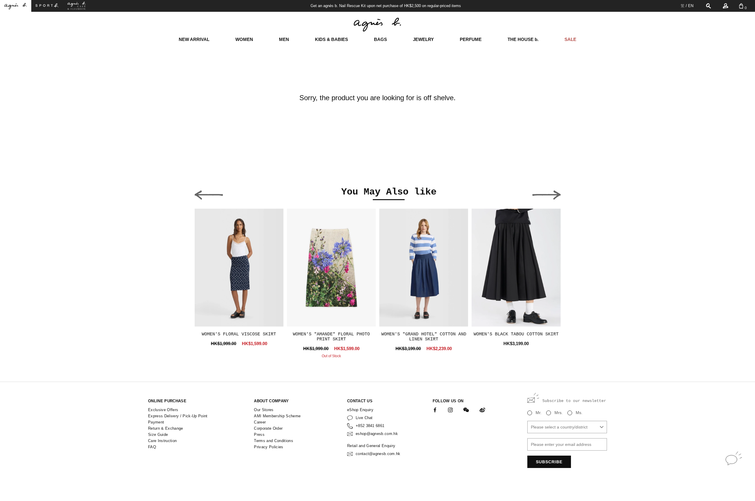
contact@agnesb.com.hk (378, 453)
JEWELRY (423, 39)
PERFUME (471, 39)
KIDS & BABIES (331, 39)
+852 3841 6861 (370, 425)
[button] (209, 193)
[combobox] (567, 427)
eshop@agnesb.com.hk (377, 433)
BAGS (380, 39)
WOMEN (244, 39)
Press (259, 434)
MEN (284, 39)
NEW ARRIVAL (194, 39)
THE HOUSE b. (523, 39)
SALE (570, 39)
